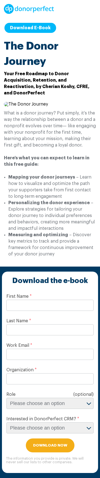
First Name (17, 296)
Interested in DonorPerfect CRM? (41, 419)
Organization (20, 370)
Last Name (17, 321)
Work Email (17, 345)
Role (11, 394)
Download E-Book (30, 28)
